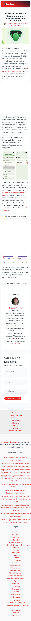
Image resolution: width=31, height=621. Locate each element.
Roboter (16, 550)
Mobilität (16, 547)
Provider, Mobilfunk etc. (15, 578)
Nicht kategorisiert (15, 573)
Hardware (15, 534)
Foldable (16, 540)
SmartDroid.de (6, 442)
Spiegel (9, 326)
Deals (15, 532)
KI (16, 608)
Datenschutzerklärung (15, 431)
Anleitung (16, 586)
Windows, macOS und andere (17, 605)
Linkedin (17, 343)
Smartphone (16, 555)
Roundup (15, 589)
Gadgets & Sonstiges (16, 542)
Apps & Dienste (16, 594)
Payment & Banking (15, 575)
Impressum (16, 428)
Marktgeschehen (15, 570)
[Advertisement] (15, 98)
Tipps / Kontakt (15, 420)
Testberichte (15, 615)
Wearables (16, 563)
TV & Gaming (16, 560)
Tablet (16, 558)
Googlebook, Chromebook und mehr (16, 545)
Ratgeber (15, 583)
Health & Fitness (15, 565)
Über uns (15, 423)
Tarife (16, 581)
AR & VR (16, 537)
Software (15, 591)
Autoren (15, 425)
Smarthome (16, 552)
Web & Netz (16, 610)
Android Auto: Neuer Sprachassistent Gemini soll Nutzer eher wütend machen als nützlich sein (15, 507)
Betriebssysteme (16, 597)
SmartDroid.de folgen (15, 415)
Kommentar (15, 568)
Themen (16, 418)
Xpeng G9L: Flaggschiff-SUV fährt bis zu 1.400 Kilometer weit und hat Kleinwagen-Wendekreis (15, 478)
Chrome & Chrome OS (17, 602)
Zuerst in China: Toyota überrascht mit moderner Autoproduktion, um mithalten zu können (15, 499)
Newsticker (15, 413)
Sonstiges (15, 613)
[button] (28, 4)
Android (19, 25)
